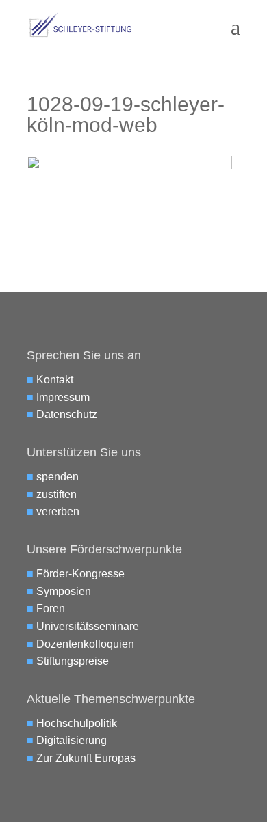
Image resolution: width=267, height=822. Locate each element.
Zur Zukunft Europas (86, 758)
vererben (57, 511)
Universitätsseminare (87, 626)
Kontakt (54, 379)
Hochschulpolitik (76, 723)
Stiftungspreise (72, 661)
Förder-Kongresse (80, 573)
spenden (57, 476)
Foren (50, 608)
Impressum (63, 397)
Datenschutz (66, 414)
